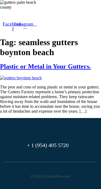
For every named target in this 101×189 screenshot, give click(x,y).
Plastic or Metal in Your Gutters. (45, 66)
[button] (10, 14)
